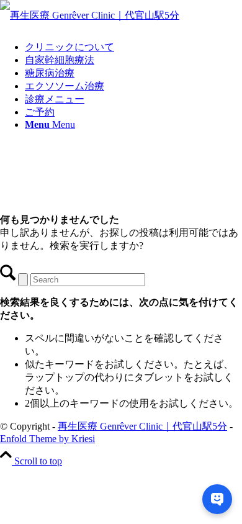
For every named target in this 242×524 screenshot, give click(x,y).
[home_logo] (89, 15)
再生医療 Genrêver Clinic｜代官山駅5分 (142, 426)
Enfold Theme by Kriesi (47, 438)
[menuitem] (133, 47)
